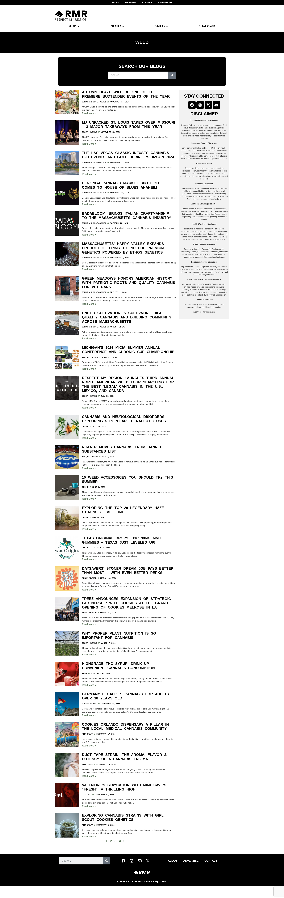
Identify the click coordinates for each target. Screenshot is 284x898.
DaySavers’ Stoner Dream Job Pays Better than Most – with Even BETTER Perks (127, 570)
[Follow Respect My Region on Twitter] (208, 105)
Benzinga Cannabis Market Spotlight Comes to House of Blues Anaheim (121, 185)
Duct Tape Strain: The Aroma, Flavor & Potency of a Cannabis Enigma (124, 757)
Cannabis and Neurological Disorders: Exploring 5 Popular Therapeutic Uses (124, 419)
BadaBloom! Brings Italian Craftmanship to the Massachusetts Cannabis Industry (126, 215)
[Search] (172, 75)
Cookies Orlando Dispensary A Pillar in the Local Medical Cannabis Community (125, 726)
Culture (115, 26)
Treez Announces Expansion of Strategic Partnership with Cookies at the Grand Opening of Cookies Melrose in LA (126, 603)
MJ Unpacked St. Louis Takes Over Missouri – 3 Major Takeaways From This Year (128, 124)
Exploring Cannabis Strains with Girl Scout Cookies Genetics (123, 817)
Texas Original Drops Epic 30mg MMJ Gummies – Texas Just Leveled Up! (121, 540)
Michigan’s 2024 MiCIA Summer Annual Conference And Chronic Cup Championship (128, 350)
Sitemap (162, 881)
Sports (160, 26)
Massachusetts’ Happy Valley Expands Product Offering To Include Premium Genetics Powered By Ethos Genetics (123, 248)
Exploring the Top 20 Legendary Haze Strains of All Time (123, 510)
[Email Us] (216, 105)
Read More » (89, 113)
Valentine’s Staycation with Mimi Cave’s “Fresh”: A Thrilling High (124, 787)
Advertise (191, 860)
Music (72, 26)
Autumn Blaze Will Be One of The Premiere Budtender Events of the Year (126, 94)
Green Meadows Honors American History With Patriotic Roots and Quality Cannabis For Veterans (128, 282)
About (172, 860)
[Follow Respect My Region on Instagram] (200, 105)
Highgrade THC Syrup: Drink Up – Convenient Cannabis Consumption (118, 666)
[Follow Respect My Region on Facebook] (192, 105)
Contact (210, 860)
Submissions (207, 26)
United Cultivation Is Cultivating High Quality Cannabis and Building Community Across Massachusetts (126, 317)
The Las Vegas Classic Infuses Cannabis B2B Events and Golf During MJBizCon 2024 (128, 155)
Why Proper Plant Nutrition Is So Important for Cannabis (119, 635)
